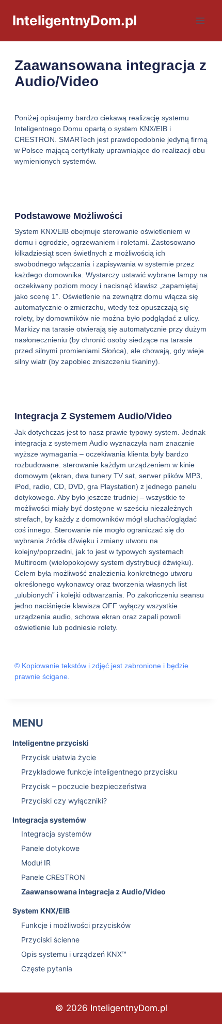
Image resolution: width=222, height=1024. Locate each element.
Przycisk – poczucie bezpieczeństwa (84, 786)
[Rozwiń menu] (200, 20)
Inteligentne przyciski (50, 742)
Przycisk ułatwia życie (58, 757)
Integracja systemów (49, 819)
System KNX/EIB (41, 910)
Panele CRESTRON (53, 877)
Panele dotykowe (50, 848)
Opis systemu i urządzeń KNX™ (73, 954)
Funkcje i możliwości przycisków (76, 925)
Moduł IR (36, 862)
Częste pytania (46, 968)
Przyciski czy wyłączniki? (64, 800)
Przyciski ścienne (50, 939)
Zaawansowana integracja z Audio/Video (93, 891)
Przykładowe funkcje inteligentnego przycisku (99, 771)
